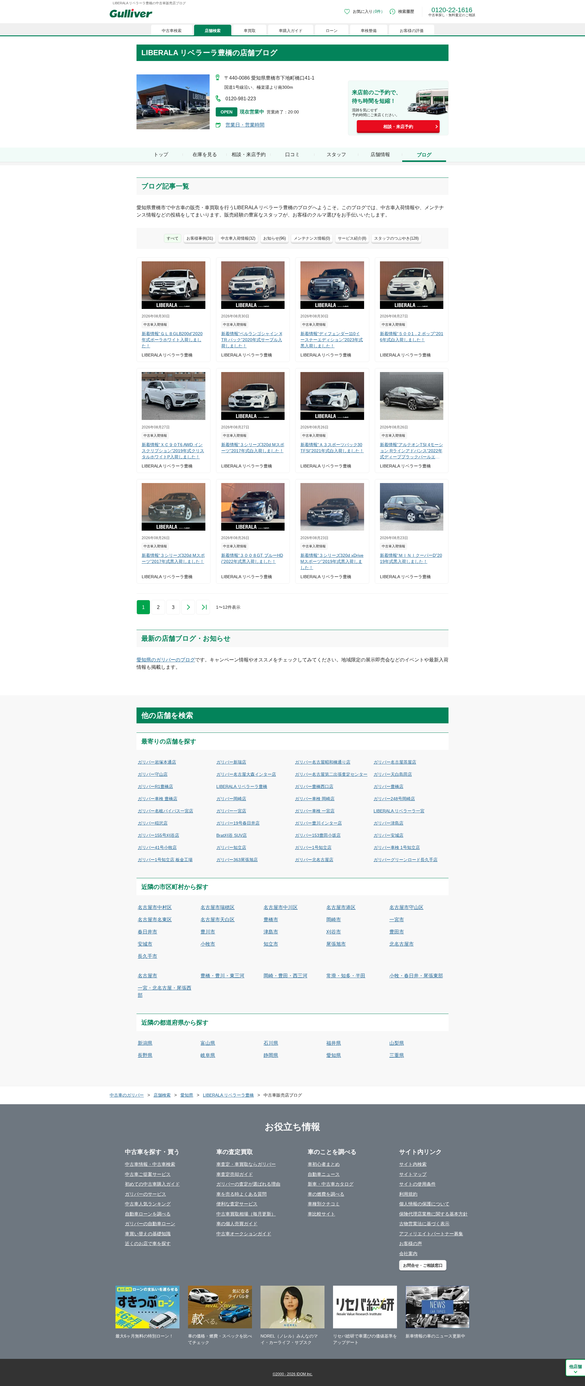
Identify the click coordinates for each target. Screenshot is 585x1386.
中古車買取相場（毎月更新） (246, 1213)
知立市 (271, 944)
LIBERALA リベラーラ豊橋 (241, 786)
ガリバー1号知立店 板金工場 (165, 859)
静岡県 (271, 1055)
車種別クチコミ (324, 1203)
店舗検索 (213, 30)
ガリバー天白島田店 (393, 774)
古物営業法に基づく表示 (424, 1223)
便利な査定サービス (236, 1203)
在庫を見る (205, 154)
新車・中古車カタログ (330, 1184)
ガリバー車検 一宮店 (315, 810)
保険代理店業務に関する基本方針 (433, 1213)
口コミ (292, 154)
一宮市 (396, 919)
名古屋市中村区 (155, 907)
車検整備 (369, 30)
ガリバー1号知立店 (313, 847)
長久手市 (147, 956)
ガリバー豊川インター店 (318, 823)
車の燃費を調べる (326, 1194)
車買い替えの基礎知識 (148, 1233)
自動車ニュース (324, 1174)
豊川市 (207, 931)
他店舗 (575, 1366)
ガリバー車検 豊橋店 (157, 798)
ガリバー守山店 (153, 774)
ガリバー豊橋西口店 (314, 786)
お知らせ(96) (274, 238)
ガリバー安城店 (388, 835)
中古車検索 (172, 30)
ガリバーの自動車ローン (150, 1223)
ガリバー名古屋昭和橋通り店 (322, 762)
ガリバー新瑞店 (231, 762)
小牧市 (207, 944)
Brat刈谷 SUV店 (231, 835)
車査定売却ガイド (234, 1174)
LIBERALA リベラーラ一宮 (399, 810)
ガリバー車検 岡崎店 (315, 798)
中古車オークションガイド (243, 1233)
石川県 (271, 1043)
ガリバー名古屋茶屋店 (395, 762)
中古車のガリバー (127, 1095)
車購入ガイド (291, 30)
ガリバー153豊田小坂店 (318, 835)
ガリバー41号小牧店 (157, 847)
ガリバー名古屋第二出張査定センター (331, 774)
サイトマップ (413, 1174)
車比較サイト (321, 1213)
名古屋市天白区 (217, 919)
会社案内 (408, 1253)
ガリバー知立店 (231, 847)
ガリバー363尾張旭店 (237, 859)
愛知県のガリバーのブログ (165, 659)
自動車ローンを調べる (148, 1213)
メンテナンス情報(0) (312, 238)
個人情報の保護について (424, 1203)
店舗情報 (380, 154)
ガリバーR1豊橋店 (155, 786)
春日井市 (147, 931)
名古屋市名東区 (155, 919)
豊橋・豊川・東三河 (222, 975)
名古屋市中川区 (281, 907)
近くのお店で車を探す (148, 1243)
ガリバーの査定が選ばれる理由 (248, 1184)
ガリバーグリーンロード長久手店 (406, 859)
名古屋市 (147, 975)
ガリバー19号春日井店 (238, 823)
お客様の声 (410, 1243)
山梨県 (396, 1043)
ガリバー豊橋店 (388, 786)
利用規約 (408, 1194)
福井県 (333, 1043)
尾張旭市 (336, 944)
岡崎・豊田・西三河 (285, 975)
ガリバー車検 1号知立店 (397, 847)
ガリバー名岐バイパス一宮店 (165, 810)
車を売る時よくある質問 (241, 1194)
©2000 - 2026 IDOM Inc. (293, 1374)
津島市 (271, 931)
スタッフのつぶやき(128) (396, 238)
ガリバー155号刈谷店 (158, 835)
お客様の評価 (412, 30)
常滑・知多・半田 (345, 975)
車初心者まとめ (324, 1164)
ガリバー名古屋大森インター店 (246, 774)
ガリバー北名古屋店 (314, 859)
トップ (161, 154)
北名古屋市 (401, 944)
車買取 (250, 30)
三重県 (396, 1055)
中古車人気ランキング (148, 1203)
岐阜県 (207, 1055)
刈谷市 (333, 931)
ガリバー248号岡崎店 (394, 798)
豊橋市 (271, 919)
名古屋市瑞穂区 (217, 907)
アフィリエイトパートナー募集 (431, 1233)
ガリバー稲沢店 (153, 823)
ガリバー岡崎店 (231, 798)
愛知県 (333, 1055)
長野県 (145, 1055)
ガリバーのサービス (145, 1194)
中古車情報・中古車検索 (150, 1164)
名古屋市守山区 (406, 907)
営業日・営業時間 (244, 124)
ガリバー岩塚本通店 (157, 762)
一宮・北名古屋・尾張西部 (164, 991)
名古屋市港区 (341, 907)
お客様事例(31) (199, 238)
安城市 (145, 944)
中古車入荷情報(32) (238, 238)
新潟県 (145, 1043)
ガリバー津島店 (388, 823)
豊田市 (396, 931)
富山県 (207, 1043)
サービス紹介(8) (352, 238)
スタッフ (336, 154)
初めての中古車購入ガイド (152, 1184)
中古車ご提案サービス (148, 1174)
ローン (332, 30)
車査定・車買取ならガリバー (246, 1164)
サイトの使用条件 (417, 1184)
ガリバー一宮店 (231, 810)
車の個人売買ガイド (236, 1223)
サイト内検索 (413, 1164)
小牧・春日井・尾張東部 (416, 975)
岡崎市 (333, 919)
